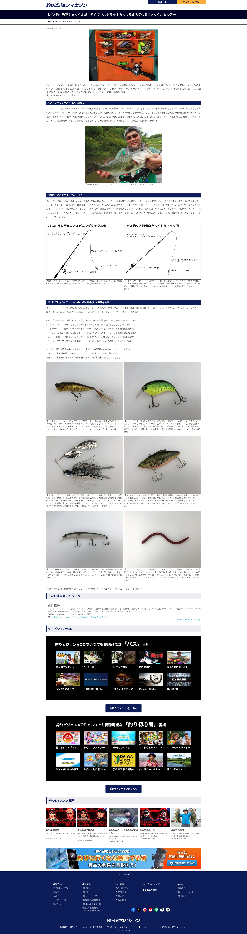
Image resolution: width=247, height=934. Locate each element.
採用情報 (98, 927)
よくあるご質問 (150, 890)
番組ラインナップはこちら (123, 708)
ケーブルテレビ (59, 900)
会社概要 (63, 927)
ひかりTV (57, 904)
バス (78, 21)
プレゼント (181, 896)
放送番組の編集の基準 (91, 900)
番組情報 (86, 884)
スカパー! (57, 892)
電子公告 (73, 927)
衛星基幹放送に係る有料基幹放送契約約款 (91, 909)
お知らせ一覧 (86, 927)
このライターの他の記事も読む (188, 620)
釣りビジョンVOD (60, 888)
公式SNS (181, 888)
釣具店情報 (120, 896)
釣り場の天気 (121, 892)
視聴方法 (57, 884)
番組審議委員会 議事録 (91, 904)
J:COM (56, 896)
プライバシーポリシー (129, 927)
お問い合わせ (110, 927)
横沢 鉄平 (75, 95)
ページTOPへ (122, 874)
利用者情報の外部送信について (173, 927)
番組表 (85, 892)
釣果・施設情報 (122, 888)
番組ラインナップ (89, 896)
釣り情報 (120, 884)
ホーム (163, 2)
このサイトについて (149, 927)
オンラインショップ (185, 892)
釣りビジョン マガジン (64, 21)
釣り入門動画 (121, 900)
